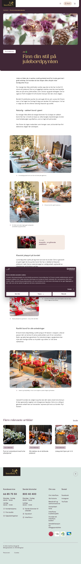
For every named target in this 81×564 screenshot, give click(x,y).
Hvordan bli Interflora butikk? (53, 518)
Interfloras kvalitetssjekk (54, 512)
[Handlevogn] (75, 3)
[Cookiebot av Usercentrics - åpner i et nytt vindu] (68, 269)
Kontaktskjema (11, 509)
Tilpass (40, 294)
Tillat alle (63, 294)
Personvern (6, 552)
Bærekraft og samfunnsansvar (54, 502)
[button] (75, 474)
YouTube (65, 501)
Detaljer (70, 289)
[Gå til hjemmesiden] (9, 3)
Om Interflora (53, 495)
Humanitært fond (53, 507)
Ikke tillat (17, 294)
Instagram (65, 498)
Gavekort (28, 514)
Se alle (75, 420)
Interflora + (29, 517)
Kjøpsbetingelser (12, 516)
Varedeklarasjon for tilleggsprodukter (55, 525)
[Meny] (60, 3)
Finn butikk (9, 512)
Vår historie (53, 498)
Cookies (16, 552)
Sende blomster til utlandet (31, 509)
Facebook (65, 495)
